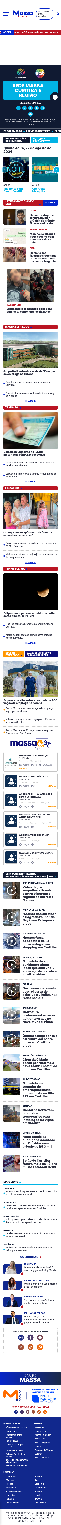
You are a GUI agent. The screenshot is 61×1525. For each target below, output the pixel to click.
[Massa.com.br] (23, 14)
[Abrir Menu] (6, 14)
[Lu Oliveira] (12, 1267)
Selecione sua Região (43, 14)
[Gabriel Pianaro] (12, 1300)
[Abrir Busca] (58, 14)
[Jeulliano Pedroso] (12, 1317)
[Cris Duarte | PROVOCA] (12, 1283)
